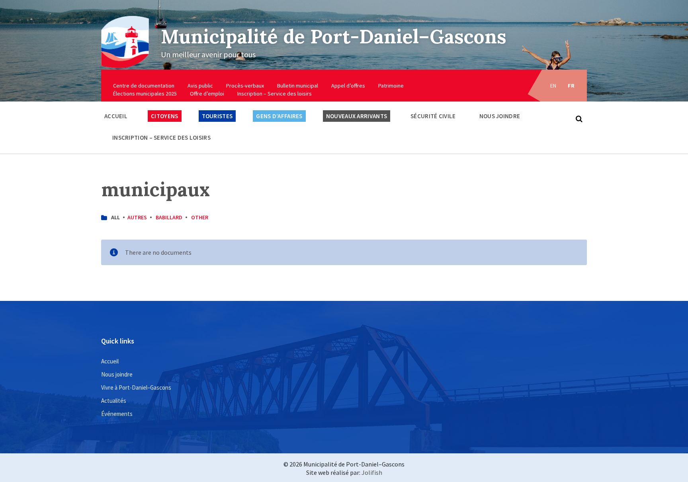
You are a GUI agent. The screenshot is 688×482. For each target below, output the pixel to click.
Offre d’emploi (207, 93)
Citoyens (164, 116)
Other (199, 217)
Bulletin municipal (297, 85)
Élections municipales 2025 (145, 93)
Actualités (113, 400)
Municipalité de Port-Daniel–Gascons (333, 36)
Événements (117, 414)
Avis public (200, 85)
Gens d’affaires (279, 116)
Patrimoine (391, 85)
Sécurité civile (433, 116)
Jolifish (372, 472)
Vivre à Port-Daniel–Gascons (136, 387)
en (553, 85)
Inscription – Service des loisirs (274, 93)
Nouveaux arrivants (356, 116)
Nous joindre (499, 116)
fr (571, 85)
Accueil (115, 116)
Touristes (217, 116)
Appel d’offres (348, 85)
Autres (137, 217)
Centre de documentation (143, 85)
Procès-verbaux (245, 85)
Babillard (169, 217)
